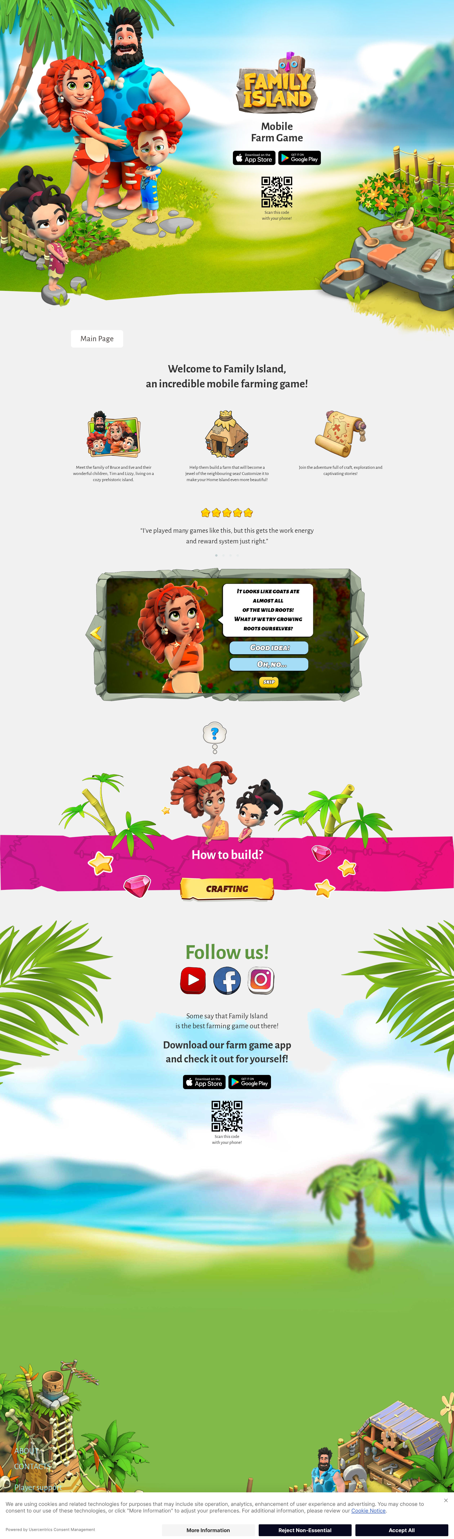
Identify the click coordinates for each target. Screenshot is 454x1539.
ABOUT (26, 1451)
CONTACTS (32, 1466)
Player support (38, 1487)
